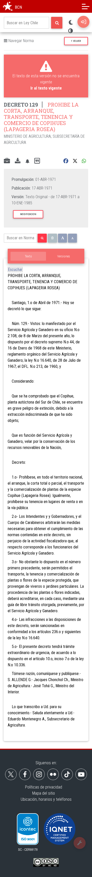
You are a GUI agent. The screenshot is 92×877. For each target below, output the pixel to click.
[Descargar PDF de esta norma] (17, 161)
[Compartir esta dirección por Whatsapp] (84, 161)
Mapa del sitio (43, 793)
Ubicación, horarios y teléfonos (46, 799)
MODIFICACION (28, 214)
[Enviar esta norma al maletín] (7, 161)
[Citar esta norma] (37, 161)
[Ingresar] (83, 22)
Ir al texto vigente (46, 88)
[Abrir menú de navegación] (85, 6)
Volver (76, 41)
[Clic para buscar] (56, 23)
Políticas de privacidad (43, 787)
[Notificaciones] (27, 161)
